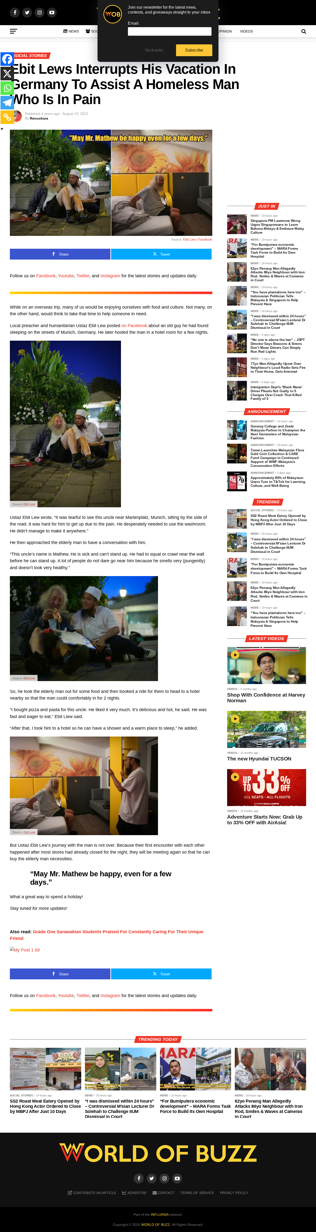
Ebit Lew (29, 504)
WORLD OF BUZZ (155, 1225)
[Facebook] (7, 59)
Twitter (83, 275)
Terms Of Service (197, 1193)
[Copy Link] (7, 117)
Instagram (110, 275)
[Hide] (2, 129)
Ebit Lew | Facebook (197, 239)
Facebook (46, 275)
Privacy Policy (234, 1193)
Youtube (66, 275)
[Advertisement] (267, 164)
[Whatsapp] (7, 88)
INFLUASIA (159, 1214)
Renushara (39, 118)
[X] (7, 73)
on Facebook (134, 325)
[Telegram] (7, 102)
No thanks (154, 50)
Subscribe (194, 50)
